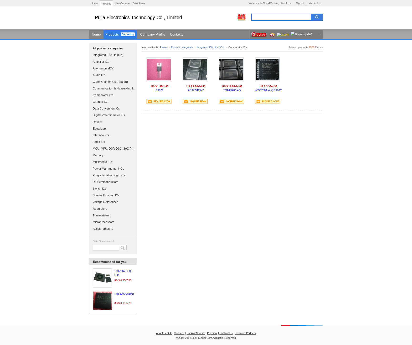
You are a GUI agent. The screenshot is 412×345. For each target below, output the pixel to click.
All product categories (108, 48)
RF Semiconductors (105, 182)
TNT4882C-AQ (232, 90)
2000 (262, 34)
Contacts (176, 34)
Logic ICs (99, 142)
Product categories (182, 47)
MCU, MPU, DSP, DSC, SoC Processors (114, 148)
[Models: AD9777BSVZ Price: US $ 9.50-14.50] (195, 70)
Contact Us (226, 333)
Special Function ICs (106, 195)
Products (112, 34)
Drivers (97, 122)
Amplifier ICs (101, 61)
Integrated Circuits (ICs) (108, 55)
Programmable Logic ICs (109, 175)
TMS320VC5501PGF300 (128, 293)
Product (106, 3)
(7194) (284, 34)
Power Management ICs (108, 168)
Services (179, 333)
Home (94, 3)
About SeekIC (164, 333)
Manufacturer (122, 3)
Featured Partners (245, 333)
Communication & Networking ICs (114, 88)
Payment (212, 333)
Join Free (286, 3)
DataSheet (139, 3)
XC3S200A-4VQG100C (268, 90)
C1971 (159, 90)
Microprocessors (103, 222)
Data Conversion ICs (106, 108)
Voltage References (105, 202)
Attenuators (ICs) (103, 68)
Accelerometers (103, 228)
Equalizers (100, 128)
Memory (98, 155)
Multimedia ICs (102, 162)
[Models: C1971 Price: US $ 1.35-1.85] (159, 70)
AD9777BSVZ (196, 90)
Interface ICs (101, 135)
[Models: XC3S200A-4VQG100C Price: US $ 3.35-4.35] (267, 70)
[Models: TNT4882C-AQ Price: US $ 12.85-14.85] (231, 70)
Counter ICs (100, 102)
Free (241, 17)
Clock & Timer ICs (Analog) (110, 82)
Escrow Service (196, 333)
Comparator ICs (103, 95)
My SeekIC (315, 3)
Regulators (100, 208)
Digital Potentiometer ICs (109, 115)
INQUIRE (159, 101)
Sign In (300, 3)
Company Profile (152, 34)
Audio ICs (99, 75)
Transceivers (101, 215)
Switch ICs (99, 188)
